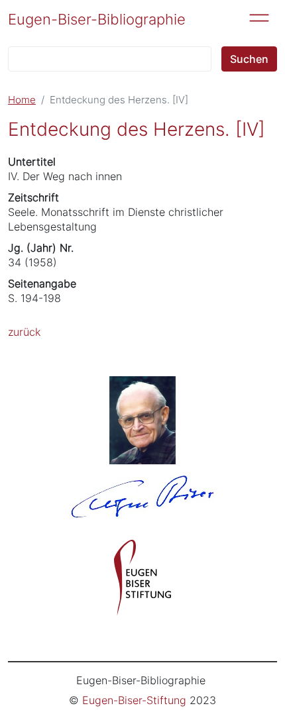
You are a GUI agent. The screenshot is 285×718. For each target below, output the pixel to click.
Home (22, 100)
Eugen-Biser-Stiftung (134, 700)
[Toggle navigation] (259, 17)
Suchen (249, 59)
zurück (24, 331)
